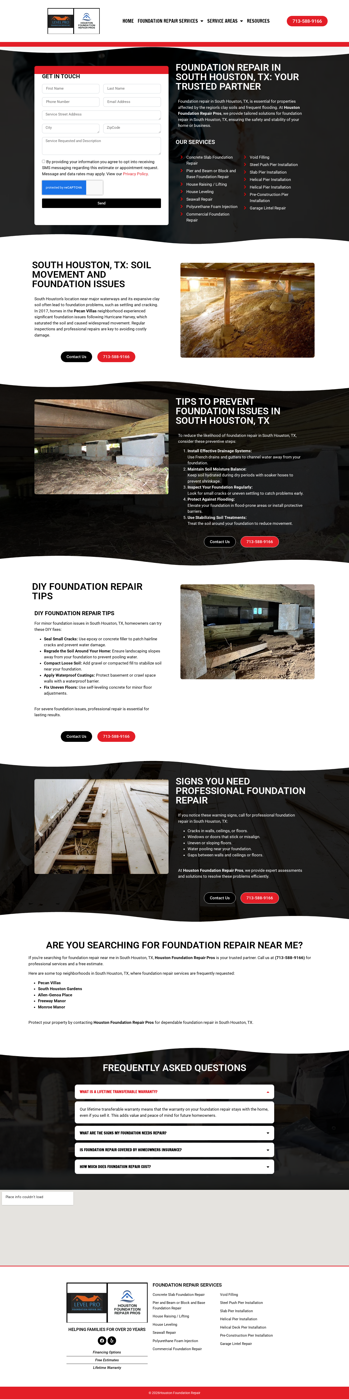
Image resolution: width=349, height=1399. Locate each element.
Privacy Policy (135, 173)
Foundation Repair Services (168, 21)
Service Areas (222, 21)
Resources (258, 21)
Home (128, 21)
